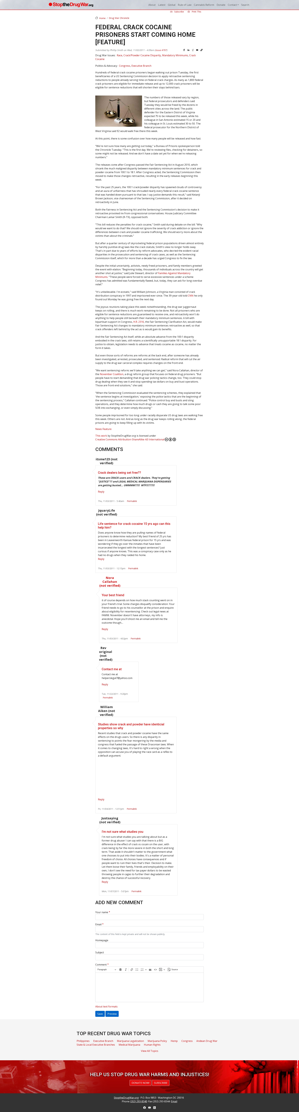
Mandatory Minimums (175, 55)
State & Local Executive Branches (96, 1044)
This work (101, 435)
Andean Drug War (206, 1041)
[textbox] (149, 987)
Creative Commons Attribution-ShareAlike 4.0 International (129, 439)
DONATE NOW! (140, 1083)
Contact (232, 5)
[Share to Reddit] (192, 50)
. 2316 (138, 322)
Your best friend (113, 595)
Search (245, 5)
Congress (124, 65)
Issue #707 (161, 50)
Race (119, 55)
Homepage (101, 940)
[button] (201, 50)
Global (171, 5)
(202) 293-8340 (138, 1101)
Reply (101, 491)
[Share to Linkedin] (188, 50)
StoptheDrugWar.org (126, 1097)
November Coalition (111, 374)
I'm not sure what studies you (122, 832)
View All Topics (149, 1051)
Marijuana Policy (157, 1041)
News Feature (103, 429)
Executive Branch (141, 65)
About (152, 5)
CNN (190, 295)
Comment (101, 964)
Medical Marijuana (129, 1044)
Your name (101, 912)
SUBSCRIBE (160, 1083)
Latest (161, 5)
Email (98, 924)
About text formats (106, 1006)
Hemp (174, 1041)
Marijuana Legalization (130, 1041)
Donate (221, 5)
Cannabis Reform (204, 5)
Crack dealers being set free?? (119, 473)
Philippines (83, 1041)
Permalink (132, 501)
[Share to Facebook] (184, 50)
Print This (196, 11)
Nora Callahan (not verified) (109, 582)
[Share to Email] (197, 50)
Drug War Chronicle (119, 17)
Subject (99, 952)
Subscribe (179, 11)
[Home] (71, 5)
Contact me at (112, 669)
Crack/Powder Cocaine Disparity (142, 55)
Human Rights (152, 1044)
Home (102, 18)
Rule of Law (184, 5)
